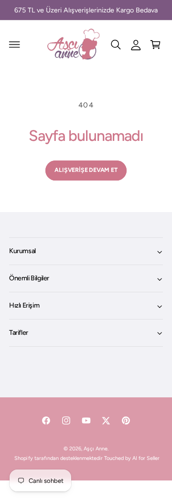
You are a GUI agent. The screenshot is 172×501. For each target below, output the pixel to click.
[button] (15, 44)
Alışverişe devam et (85, 169)
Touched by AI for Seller (132, 458)
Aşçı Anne (95, 449)
